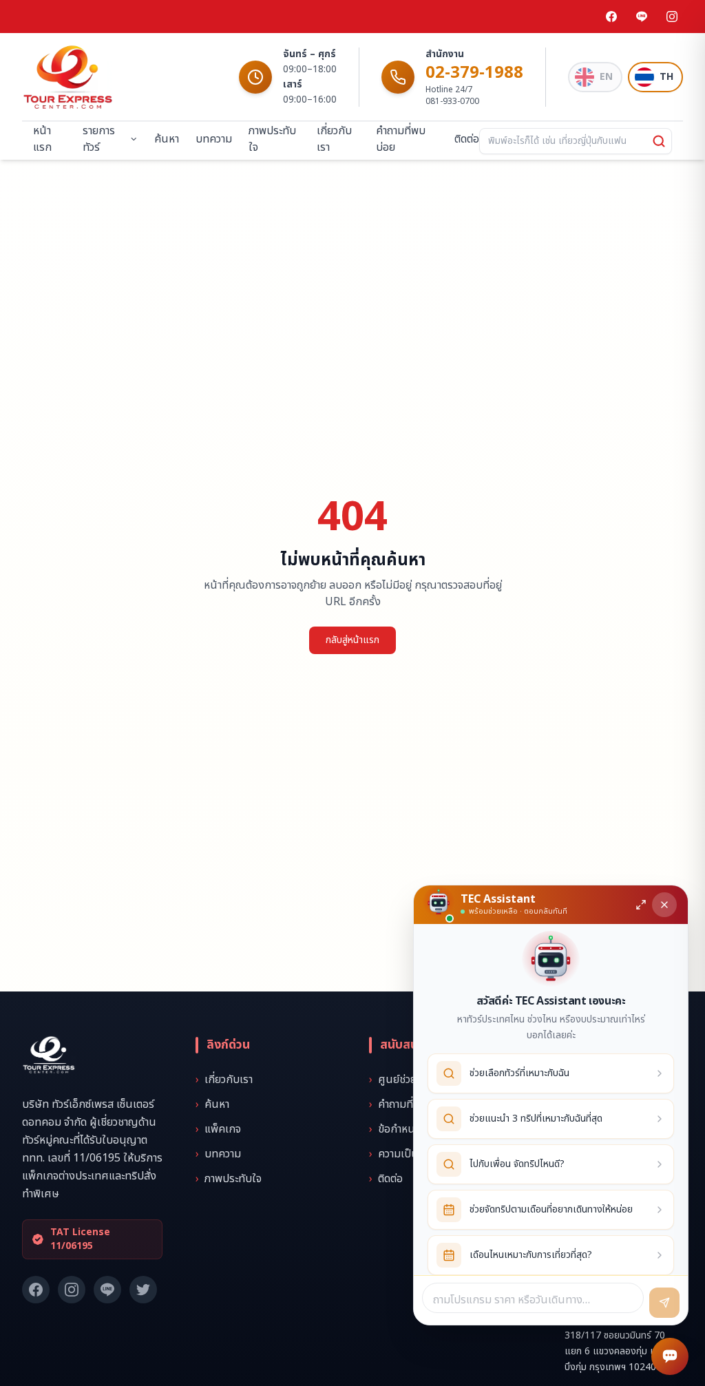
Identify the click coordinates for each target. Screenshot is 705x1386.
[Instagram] (672, 17)
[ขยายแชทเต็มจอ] (641, 904)
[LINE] (642, 17)
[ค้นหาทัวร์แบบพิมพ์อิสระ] (658, 141)
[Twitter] (143, 1289)
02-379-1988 (474, 73)
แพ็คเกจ (218, 1129)
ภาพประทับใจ (272, 139)
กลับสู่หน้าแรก (352, 640)
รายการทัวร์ (99, 139)
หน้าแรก (42, 139)
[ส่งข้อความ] (664, 1303)
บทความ (214, 139)
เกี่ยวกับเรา (334, 139)
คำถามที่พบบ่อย (400, 139)
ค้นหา (166, 139)
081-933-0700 (452, 101)
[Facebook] (611, 17)
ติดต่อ (466, 139)
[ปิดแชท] (664, 904)
